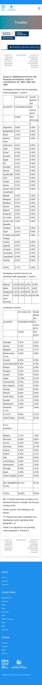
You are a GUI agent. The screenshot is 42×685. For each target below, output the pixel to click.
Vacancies (4, 581)
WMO (3, 626)
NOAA (3, 622)
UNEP (3, 615)
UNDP (3, 608)
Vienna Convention (21, 33)
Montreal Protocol (7, 33)
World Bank (5, 612)
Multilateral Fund (6, 598)
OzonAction (5, 601)
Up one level (21, 55)
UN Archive (4, 629)
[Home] (10, 7)
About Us (4, 577)
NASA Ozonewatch (7, 619)
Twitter (3, 650)
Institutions (8, 38)
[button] (38, 47)
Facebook (4, 643)
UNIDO (3, 605)
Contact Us (4, 584)
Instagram (4, 646)
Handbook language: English (24, 47)
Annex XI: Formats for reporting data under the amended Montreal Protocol (33, 61)
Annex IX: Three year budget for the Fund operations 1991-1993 (8, 60)
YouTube (4, 653)
